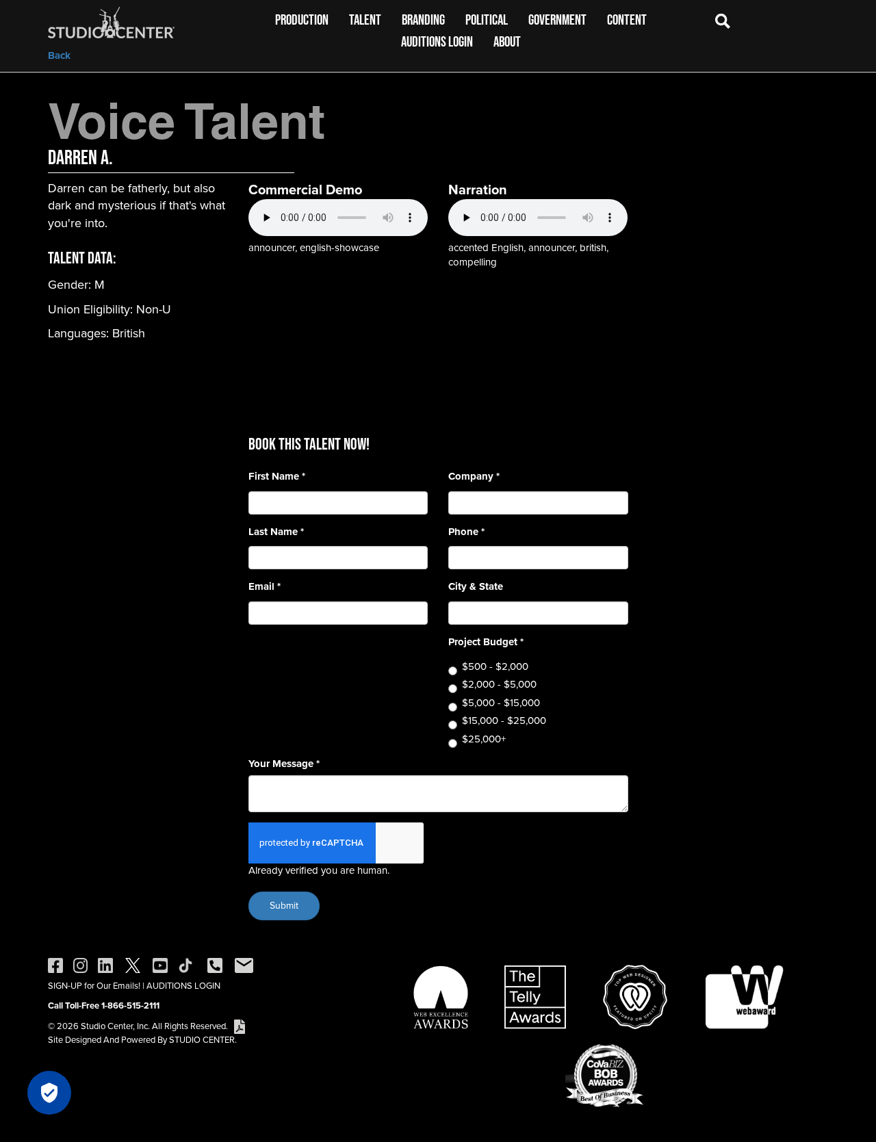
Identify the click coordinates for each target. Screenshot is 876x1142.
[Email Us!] (244, 964)
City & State (475, 587)
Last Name (276, 532)
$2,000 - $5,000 (499, 684)
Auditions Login (437, 41)
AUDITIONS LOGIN (183, 985)
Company (474, 476)
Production (301, 19)
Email (264, 587)
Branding (423, 19)
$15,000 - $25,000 (504, 721)
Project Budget (486, 642)
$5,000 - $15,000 (501, 703)
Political (486, 19)
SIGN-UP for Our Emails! (94, 985)
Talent (365, 19)
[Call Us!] (214, 964)
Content (627, 19)
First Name (276, 476)
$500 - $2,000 (495, 667)
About (507, 41)
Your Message (284, 764)
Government (557, 19)
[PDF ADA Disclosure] (239, 1026)
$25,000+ (484, 739)
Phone (466, 532)
